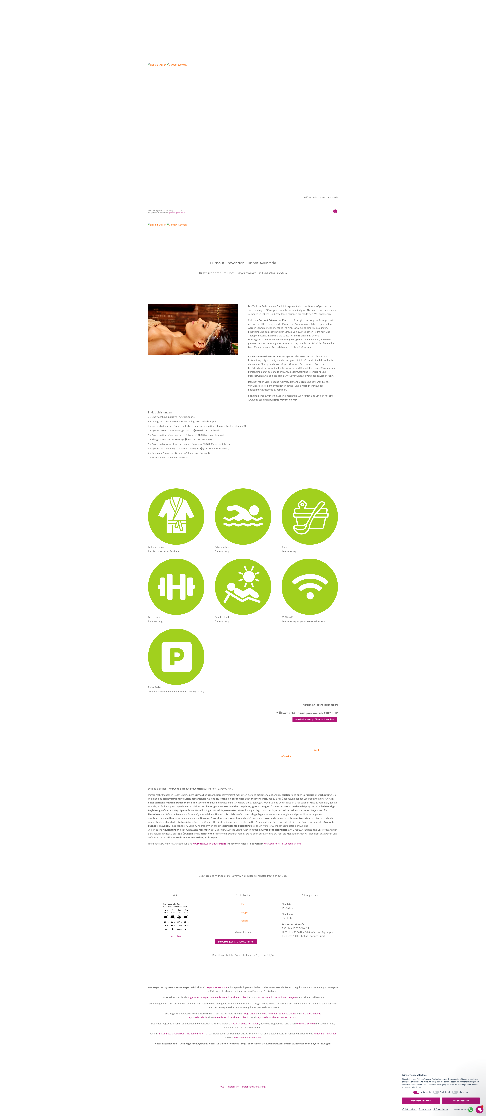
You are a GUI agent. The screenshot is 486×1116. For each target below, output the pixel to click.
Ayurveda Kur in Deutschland (209, 843)
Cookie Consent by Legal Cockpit (467, 1110)
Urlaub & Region (210, 124)
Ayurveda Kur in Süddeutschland (230, 1017)
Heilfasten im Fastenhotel (247, 1037)
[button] (243, 135)
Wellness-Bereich (305, 1023)
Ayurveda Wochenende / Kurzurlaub (277, 1017)
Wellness (176, 124)
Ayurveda (166, 124)
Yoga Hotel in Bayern (199, 997)
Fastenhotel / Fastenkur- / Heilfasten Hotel (181, 1033)
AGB (222, 1086)
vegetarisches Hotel (217, 987)
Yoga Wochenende (311, 1013)
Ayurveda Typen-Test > (176, 212)
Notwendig (425, 1092)
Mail (316, 750)
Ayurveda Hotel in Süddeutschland (282, 843)
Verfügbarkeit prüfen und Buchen (315, 719)
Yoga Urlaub (250, 1013)
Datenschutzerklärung (254, 1086)
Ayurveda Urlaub (198, 1017)
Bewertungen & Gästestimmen (236, 941)
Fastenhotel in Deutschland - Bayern (277, 997)
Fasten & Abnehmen (191, 124)
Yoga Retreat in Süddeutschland (279, 1013)
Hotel (150, 124)
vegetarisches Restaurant (246, 1023)
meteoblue (176, 936)
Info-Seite (286, 756)
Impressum (233, 1086)
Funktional (445, 1092)
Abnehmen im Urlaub (325, 1033)
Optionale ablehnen (421, 1100)
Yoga (157, 124)
